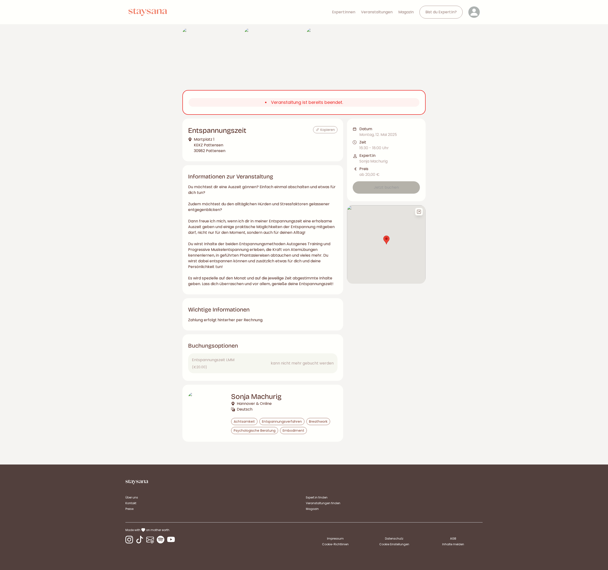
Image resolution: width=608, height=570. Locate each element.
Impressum (335, 538)
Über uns (131, 497)
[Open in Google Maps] (419, 212)
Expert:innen (343, 12)
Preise (129, 509)
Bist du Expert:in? (441, 12)
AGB (453, 538)
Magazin (406, 12)
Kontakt (130, 503)
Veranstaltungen (377, 12)
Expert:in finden (317, 497)
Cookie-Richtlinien (335, 544)
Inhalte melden (453, 544)
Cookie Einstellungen (394, 544)
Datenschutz (394, 538)
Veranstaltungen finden (323, 503)
